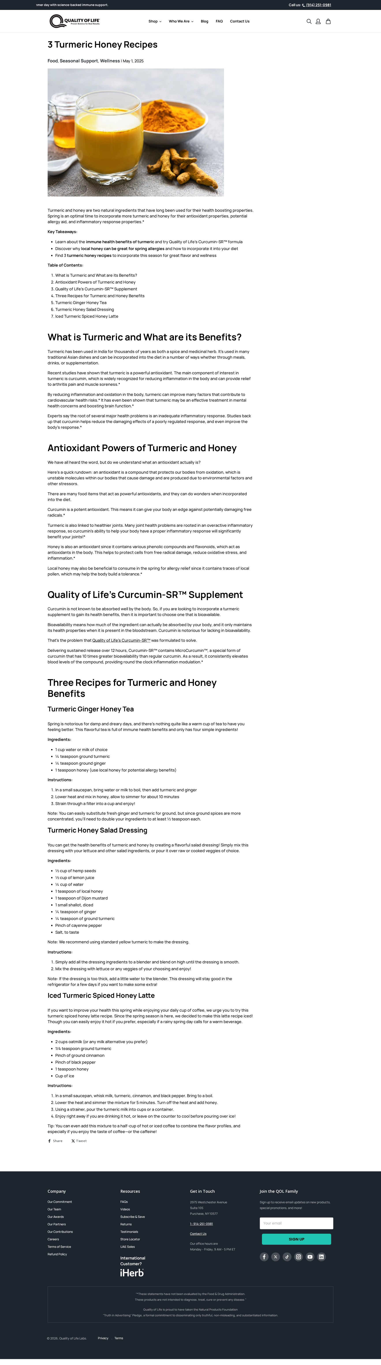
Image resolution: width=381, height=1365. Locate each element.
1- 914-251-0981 (201, 1224)
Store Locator (130, 1239)
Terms (118, 1338)
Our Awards (56, 1217)
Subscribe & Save (132, 1217)
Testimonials (129, 1232)
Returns (126, 1224)
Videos (125, 1209)
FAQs (124, 1202)
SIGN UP (296, 1239)
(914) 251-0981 (318, 4)
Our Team (54, 1209)
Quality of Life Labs (72, 1338)
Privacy (103, 1338)
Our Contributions (60, 1232)
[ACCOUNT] (318, 21)
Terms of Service (59, 1246)
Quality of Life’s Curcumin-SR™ (121, 640)
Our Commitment (60, 1202)
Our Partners (57, 1224)
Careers (53, 1239)
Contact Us (198, 1233)
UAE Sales (127, 1246)
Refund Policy (57, 1254)
